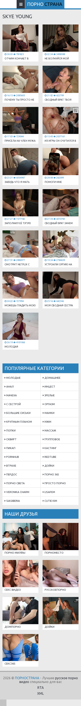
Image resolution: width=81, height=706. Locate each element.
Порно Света (15, 483)
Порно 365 (51, 474)
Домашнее (52, 377)
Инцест (49, 386)
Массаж (50, 430)
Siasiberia (13, 500)
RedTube (50, 456)
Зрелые (49, 395)
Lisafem (49, 491)
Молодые (13, 377)
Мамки (49, 412)
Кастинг (50, 448)
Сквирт (11, 439)
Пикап (10, 448)
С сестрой (13, 404)
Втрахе (11, 465)
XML (40, 693)
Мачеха (11, 395)
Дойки (49, 465)
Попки (11, 430)
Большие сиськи (18, 412)
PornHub (12, 456)
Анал (10, 386)
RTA (40, 687)
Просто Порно (55, 483)
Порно (44, 4)
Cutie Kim (50, 500)
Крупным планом (19, 421)
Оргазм (49, 404)
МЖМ (47, 421)
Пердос (11, 474)
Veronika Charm (17, 491)
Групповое (52, 439)
